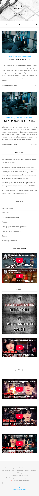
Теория (10, 56)
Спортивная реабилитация (11, 231)
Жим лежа (10, 118)
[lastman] (19, 304)
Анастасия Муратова (10, 85)
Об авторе (25, 475)
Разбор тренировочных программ (14, 227)
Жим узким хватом (19, 59)
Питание (5, 222)
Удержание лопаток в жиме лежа (14, 167)
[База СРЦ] (19, 324)
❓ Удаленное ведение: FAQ (20, 480)
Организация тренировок (11, 217)
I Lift (19, 7)
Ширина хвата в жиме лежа (19, 121)
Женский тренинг (8, 208)
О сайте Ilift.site (16, 475)
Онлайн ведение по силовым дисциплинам (20, 478)
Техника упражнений (22, 56)
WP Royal (20, 473)
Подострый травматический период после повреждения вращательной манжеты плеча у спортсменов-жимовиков (19, 175)
